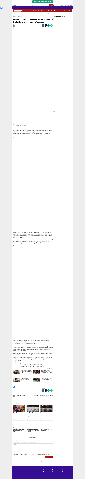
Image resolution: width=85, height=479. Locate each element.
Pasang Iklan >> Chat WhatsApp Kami (42, 1)
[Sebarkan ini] (43, 25)
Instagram (65, 470)
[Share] (33, 387)
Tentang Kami (35, 471)
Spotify (64, 471)
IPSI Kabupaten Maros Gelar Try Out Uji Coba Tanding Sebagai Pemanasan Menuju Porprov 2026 (46, 414)
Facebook (46, 470)
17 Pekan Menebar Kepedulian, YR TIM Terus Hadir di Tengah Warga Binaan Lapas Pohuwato (46, 428)
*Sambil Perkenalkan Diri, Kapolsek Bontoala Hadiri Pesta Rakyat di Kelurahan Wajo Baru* (18, 414)
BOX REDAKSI (24, 468)
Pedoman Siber (25, 471)
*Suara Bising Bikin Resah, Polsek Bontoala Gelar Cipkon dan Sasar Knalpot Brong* (48, 10)
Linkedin (45, 471)
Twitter (55, 470)
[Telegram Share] (48, 25)
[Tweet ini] (46, 25)
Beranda (33, 468)
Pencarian (51, 5)
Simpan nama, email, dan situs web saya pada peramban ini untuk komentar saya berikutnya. (31, 454)
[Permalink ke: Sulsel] (14, 25)
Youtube (55, 471)
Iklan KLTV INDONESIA (17, 471)
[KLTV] (14, 5)
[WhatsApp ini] (51, 25)
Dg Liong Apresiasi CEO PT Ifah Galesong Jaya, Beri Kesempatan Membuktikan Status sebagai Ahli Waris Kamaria (19, 429)
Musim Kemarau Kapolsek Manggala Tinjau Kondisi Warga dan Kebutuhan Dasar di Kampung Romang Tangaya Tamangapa (33, 429)
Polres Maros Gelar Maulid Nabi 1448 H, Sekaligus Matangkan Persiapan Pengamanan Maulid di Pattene (32, 415)
